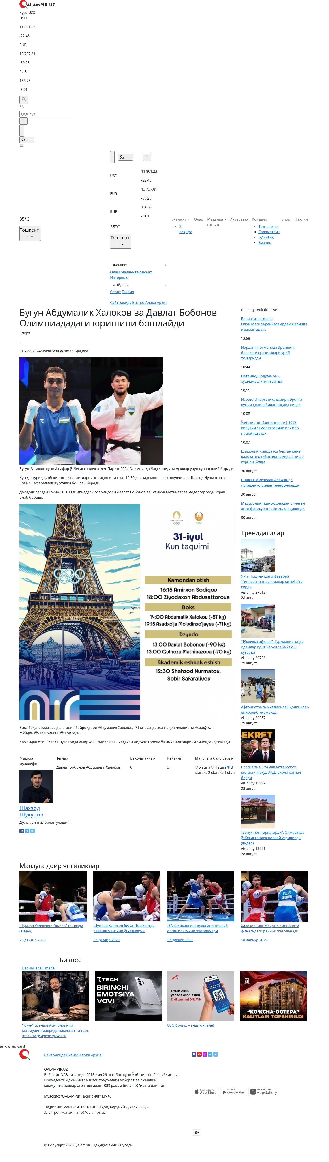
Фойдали (121, 284)
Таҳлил (128, 291)
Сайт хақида (120, 302)
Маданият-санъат (136, 272)
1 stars (230, 772)
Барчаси (257, 318)
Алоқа (150, 302)
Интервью (119, 277)
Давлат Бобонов (70, 767)
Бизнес (138, 302)
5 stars (204, 767)
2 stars (214, 772)
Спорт (115, 291)
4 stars (220, 767)
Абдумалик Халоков (103, 767)
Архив (162, 302)
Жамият (120, 265)
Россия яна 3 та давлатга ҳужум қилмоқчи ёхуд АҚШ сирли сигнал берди (271, 772)
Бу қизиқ (266, 237)
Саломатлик (269, 231)
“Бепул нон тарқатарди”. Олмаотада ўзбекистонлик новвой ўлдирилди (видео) (272, 838)
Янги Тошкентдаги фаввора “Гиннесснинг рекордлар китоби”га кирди (272, 581)
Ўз (23, 139)
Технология (268, 226)
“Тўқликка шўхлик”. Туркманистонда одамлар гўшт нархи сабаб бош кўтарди (272, 647)
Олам (115, 272)
